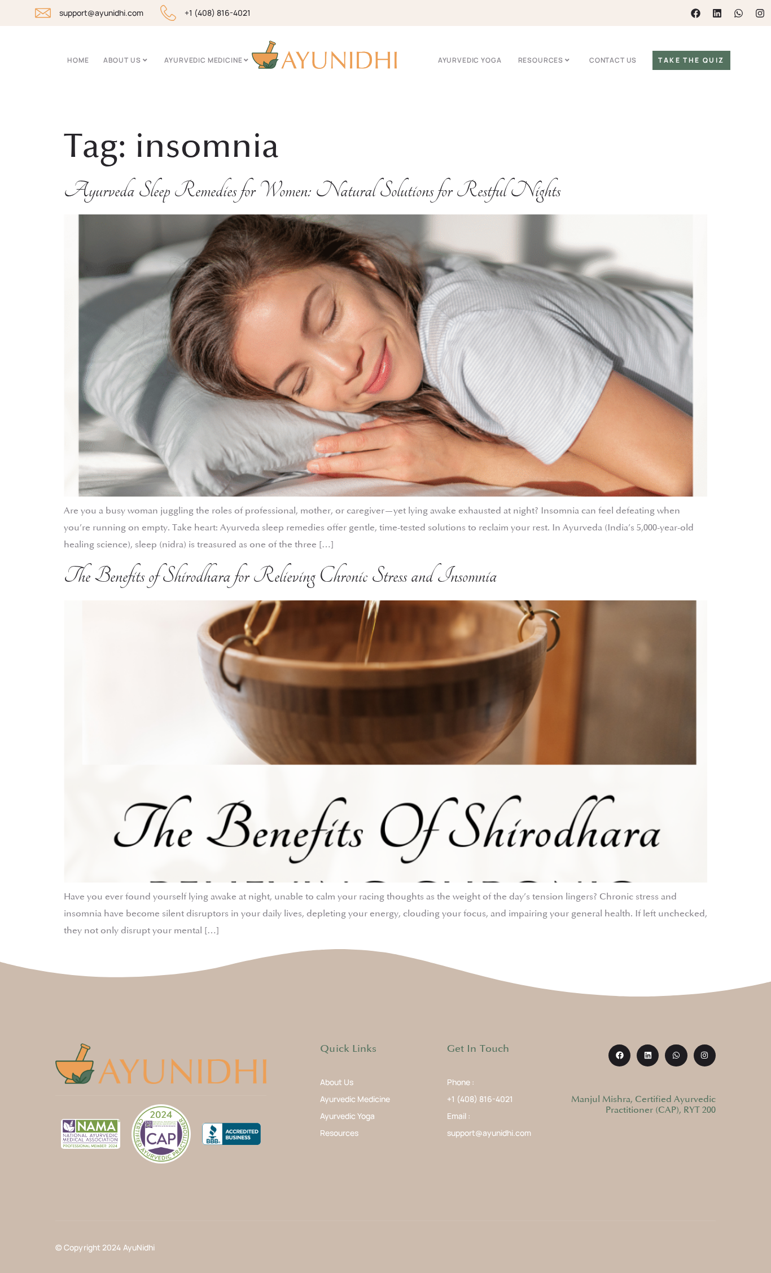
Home (78, 60)
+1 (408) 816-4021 (218, 12)
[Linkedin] (717, 13)
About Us (122, 60)
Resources (541, 60)
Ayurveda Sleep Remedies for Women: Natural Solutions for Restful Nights (312, 190)
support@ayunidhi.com (101, 12)
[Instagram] (760, 13)
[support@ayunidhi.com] (43, 13)
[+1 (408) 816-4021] (168, 13)
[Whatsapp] (738, 13)
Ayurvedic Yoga (470, 60)
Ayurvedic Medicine (203, 60)
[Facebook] (695, 13)
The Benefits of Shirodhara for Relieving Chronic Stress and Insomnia (280, 576)
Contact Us (613, 60)
